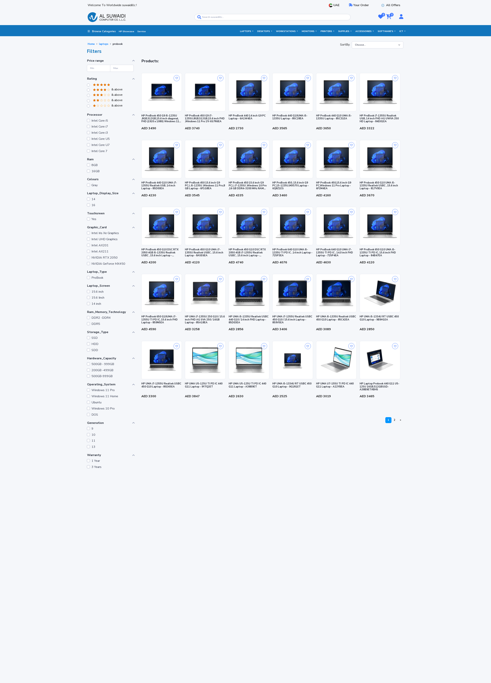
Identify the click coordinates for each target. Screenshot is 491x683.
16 (93, 205)
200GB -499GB (102, 370)
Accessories (363, 31)
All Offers (393, 5)
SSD (94, 338)
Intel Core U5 (100, 139)
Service (141, 31)
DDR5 (95, 324)
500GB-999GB (102, 376)
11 (93, 441)
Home (91, 44)
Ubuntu (96, 402)
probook (118, 44)
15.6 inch (97, 292)
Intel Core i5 (99, 121)
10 (93, 435)
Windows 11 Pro (103, 390)
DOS (94, 415)
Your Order (361, 5)
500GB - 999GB (102, 364)
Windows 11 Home (104, 396)
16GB (95, 171)
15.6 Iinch (97, 298)
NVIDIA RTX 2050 (104, 258)
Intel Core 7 (99, 151)
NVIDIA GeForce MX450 (108, 264)
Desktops (263, 31)
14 (93, 199)
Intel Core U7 (100, 145)
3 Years (96, 467)
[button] (381, 17)
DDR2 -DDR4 (101, 318)
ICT (401, 31)
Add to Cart (161, 134)
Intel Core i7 (99, 127)
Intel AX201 (100, 245)
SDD (94, 350)
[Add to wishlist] (177, 78)
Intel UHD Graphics (104, 239)
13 (93, 447)
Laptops (246, 31)
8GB (94, 165)
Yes (93, 219)
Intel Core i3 (99, 133)
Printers (326, 31)
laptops (103, 44)
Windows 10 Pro (103, 408)
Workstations (286, 31)
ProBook (97, 278)
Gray (94, 185)
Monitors (308, 31)
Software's (386, 31)
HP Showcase (126, 31)
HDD (94, 344)
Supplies (344, 31)
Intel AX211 (100, 251)
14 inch (96, 304)
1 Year (95, 461)
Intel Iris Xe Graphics (105, 233)
